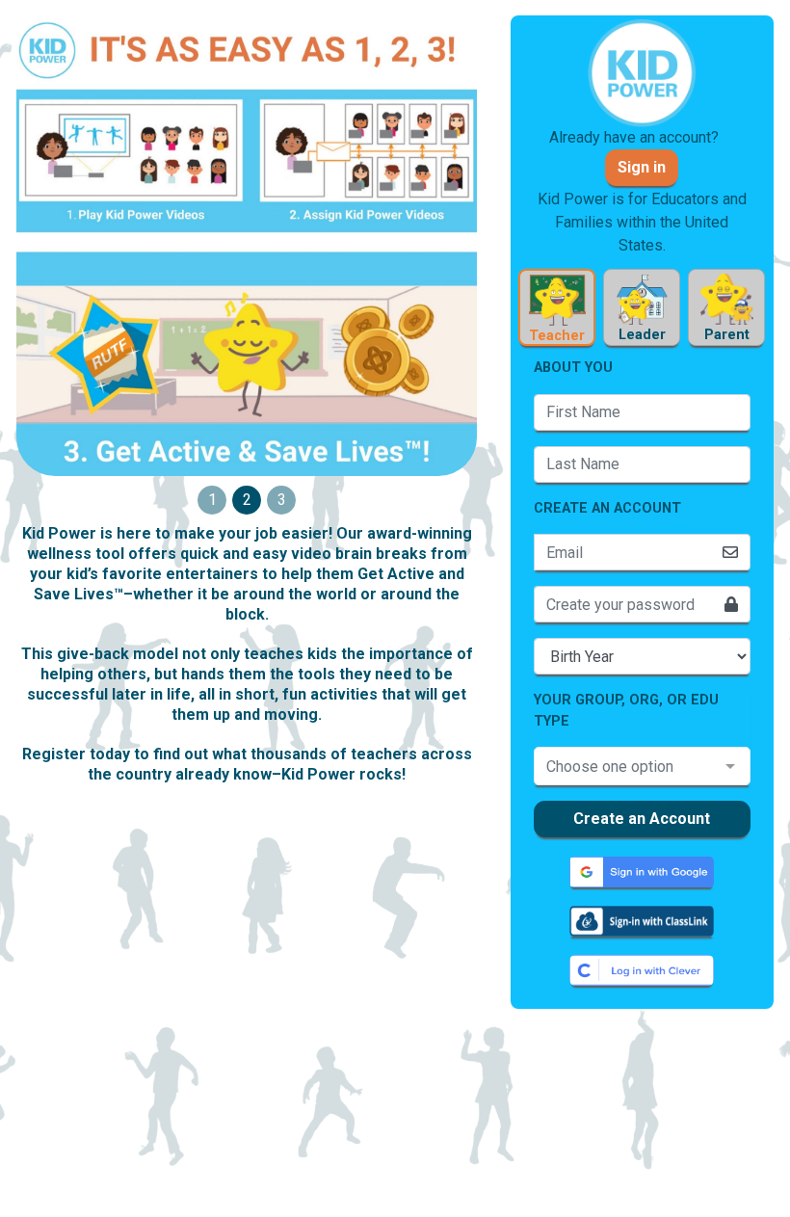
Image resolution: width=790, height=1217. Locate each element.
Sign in (642, 167)
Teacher (557, 336)
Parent (727, 335)
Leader (642, 335)
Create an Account (641, 818)
